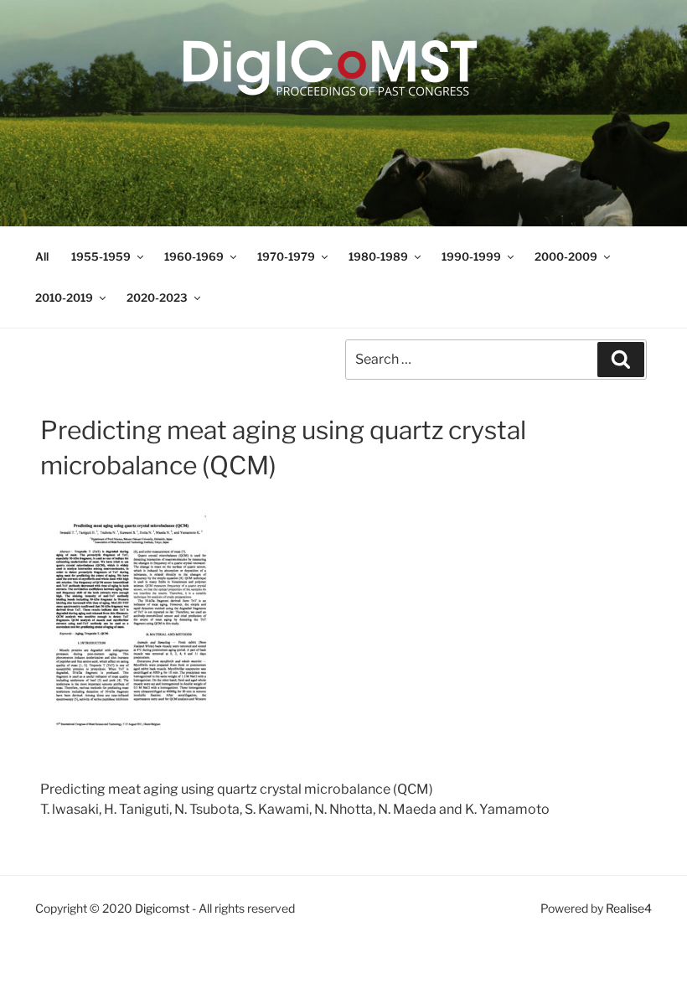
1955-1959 (101, 256)
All (42, 256)
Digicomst (162, 908)
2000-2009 (566, 256)
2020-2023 (157, 297)
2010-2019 (64, 297)
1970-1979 (286, 256)
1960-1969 (194, 256)
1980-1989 (378, 256)
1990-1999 (471, 256)
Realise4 (629, 908)
